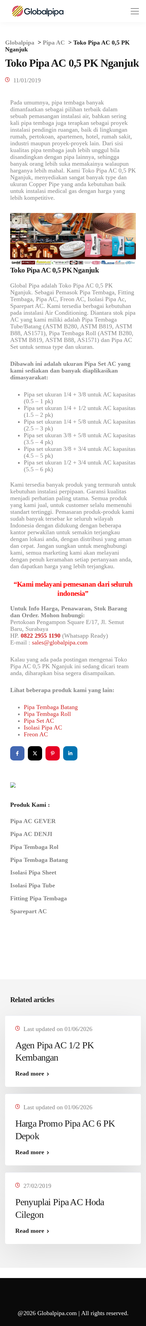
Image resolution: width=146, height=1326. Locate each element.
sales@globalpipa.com (60, 642)
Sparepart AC (28, 911)
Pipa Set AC (39, 720)
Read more (29, 1073)
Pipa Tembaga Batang (51, 707)
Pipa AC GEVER (33, 821)
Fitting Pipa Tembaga (38, 898)
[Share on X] (35, 753)
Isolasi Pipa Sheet (33, 872)
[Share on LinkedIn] (70, 753)
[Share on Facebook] (17, 753)
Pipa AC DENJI (31, 834)
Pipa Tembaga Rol (34, 847)
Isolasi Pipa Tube (32, 885)
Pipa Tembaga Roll (47, 713)
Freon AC (36, 734)
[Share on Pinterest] (52, 753)
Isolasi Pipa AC (43, 727)
